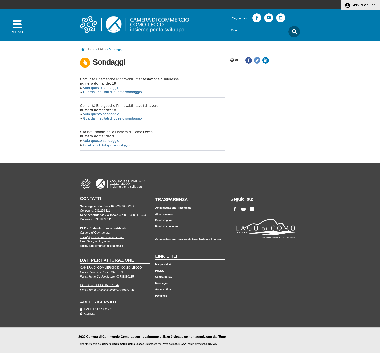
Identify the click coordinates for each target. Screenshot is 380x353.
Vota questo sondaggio (101, 88)
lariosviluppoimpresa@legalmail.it (101, 245)
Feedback (161, 295)
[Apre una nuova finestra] (248, 60)
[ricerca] (293, 32)
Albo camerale (164, 214)
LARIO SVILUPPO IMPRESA (99, 285)
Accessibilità (163, 289)
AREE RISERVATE (99, 302)
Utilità (102, 49)
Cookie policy (163, 276)
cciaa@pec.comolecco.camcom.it (102, 237)
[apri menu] (17, 25)
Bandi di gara (163, 220)
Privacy (159, 270)
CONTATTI (90, 198)
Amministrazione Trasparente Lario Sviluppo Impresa (188, 239)
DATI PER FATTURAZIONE (107, 260)
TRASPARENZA (171, 199)
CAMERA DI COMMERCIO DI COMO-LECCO (111, 267)
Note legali (161, 283)
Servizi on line (364, 5)
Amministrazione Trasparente (173, 207)
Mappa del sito (164, 264)
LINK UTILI (166, 256)
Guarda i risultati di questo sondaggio (112, 92)
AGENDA (89, 313)
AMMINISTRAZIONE (97, 309)
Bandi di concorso (166, 226)
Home (91, 49)
